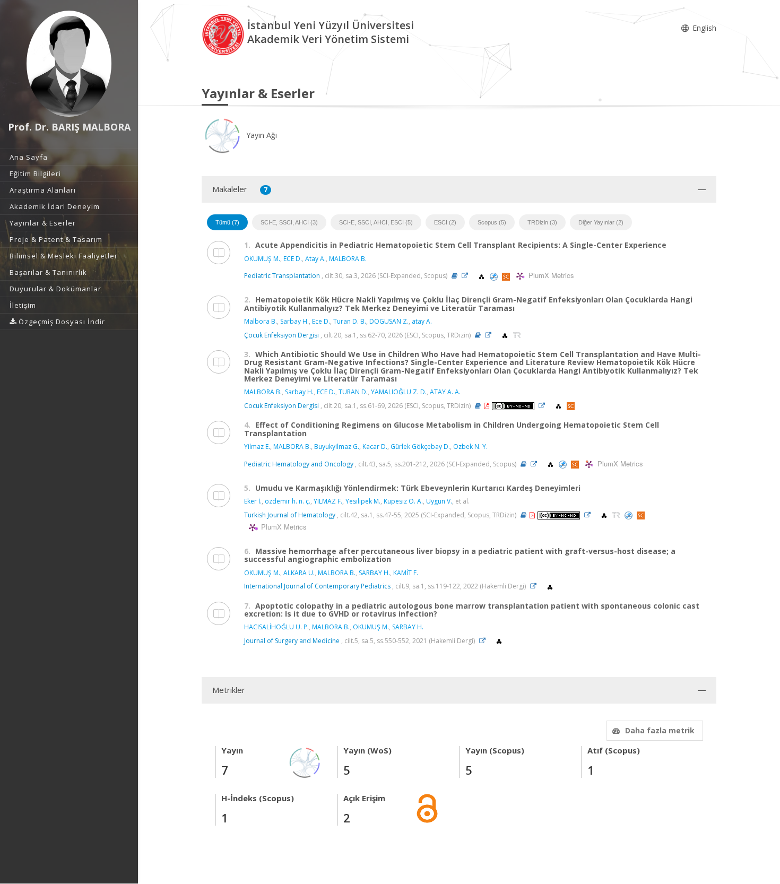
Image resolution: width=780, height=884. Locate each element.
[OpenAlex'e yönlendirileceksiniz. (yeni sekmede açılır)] (482, 275)
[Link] (467, 275)
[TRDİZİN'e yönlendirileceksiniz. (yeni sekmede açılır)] (517, 335)
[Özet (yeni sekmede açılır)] (454, 275)
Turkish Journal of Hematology (289, 514)
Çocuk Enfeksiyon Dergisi (281, 335)
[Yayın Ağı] (305, 762)
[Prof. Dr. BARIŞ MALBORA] (69, 64)
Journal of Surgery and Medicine (292, 640)
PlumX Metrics (549, 276)
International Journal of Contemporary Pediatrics (317, 586)
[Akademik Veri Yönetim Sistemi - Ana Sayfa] (224, 34)
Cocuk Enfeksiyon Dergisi (281, 405)
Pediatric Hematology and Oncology (298, 464)
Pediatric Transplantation (282, 275)
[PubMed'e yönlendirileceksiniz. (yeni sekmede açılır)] (494, 275)
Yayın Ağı (260, 135)
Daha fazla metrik (660, 730)
